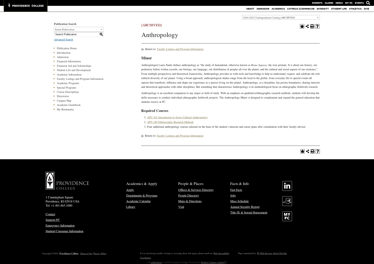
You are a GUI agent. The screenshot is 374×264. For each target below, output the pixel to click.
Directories (63, 96)
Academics (278, 8)
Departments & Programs (141, 195)
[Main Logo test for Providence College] (26, 6)
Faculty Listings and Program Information (80, 79)
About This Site (280, 253)
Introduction (64, 53)
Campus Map (64, 100)
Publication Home (67, 48)
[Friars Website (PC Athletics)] (287, 205)
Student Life (339, 8)
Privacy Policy (100, 253)
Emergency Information (60, 225)
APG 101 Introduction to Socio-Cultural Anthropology (177, 117)
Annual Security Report (244, 207)
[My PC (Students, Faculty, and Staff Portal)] (287, 220)
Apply (130, 190)
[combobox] (281, 17)
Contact (50, 214)
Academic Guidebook (69, 105)
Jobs (233, 195)
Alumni (329, 2)
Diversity (323, 8)
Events (359, 2)
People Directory (188, 195)
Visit (181, 207)
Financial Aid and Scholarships (74, 66)
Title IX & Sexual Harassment (248, 212)
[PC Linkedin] (287, 189)
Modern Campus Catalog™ (213, 262)
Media (339, 2)
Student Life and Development (74, 70)
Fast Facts (236, 190)
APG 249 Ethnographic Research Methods (170, 122)
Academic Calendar (138, 201)
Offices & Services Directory (196, 190)
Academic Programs (68, 83)
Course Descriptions (68, 92)
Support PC (53, 220)
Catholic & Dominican (300, 8)
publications (156, 262)
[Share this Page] (307, 26)
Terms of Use (86, 253)
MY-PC (349, 2)
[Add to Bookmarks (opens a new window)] (302, 26)
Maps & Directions (190, 201)
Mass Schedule (239, 201)
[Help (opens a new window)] (317, 26)
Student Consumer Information (64, 231)
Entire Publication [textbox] (64, 29)
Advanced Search (63, 39)
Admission (263, 8)
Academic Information (69, 74)
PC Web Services (264, 253)
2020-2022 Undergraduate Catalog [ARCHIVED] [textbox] (269, 17)
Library (130, 207)
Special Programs (66, 87)
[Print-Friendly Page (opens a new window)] (312, 26)
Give (366, 8)
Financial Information (69, 61)
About (250, 8)
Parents (317, 2)
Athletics (355, 8)
